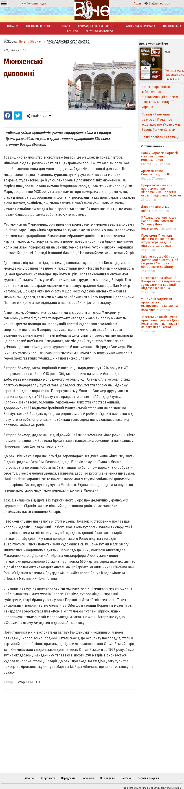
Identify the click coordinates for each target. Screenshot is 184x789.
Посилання (88, 778)
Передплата (68, 778)
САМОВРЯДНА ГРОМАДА (140, 26)
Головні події (36, 3)
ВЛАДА (65, 26)
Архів (138, 3)
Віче (22, 41)
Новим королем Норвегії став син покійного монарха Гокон (159, 156)
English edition (159, 3)
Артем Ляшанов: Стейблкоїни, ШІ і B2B (157, 172)
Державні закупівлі (149, 778)
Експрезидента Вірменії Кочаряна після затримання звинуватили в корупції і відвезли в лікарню (161, 283)
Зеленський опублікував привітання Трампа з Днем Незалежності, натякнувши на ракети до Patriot (160, 322)
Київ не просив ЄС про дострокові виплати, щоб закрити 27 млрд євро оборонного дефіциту (159, 262)
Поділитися (38, 116)
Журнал (36, 41)
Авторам (29, 778)
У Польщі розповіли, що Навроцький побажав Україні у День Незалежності (158, 223)
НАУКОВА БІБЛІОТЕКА (99, 31)
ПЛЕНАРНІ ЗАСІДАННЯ (39, 26)
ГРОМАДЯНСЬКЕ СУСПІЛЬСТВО (97, 26)
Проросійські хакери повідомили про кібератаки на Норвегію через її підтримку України (161, 190)
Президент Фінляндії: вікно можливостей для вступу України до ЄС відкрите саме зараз (158, 240)
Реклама (126, 778)
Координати (48, 778)
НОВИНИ (12, 26)
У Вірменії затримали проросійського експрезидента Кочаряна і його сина (160, 304)
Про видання (108, 778)
